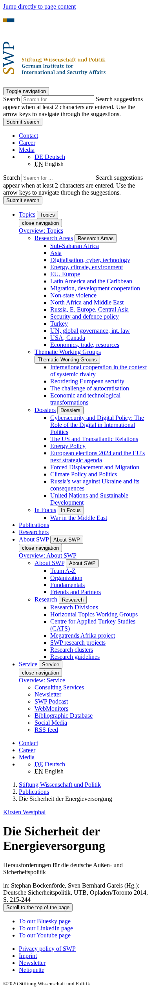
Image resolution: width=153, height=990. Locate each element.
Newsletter (48, 694)
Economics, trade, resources (84, 344)
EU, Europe (65, 274)
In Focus (45, 510)
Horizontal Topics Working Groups (94, 614)
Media (27, 149)
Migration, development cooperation (95, 288)
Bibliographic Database (64, 715)
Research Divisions (74, 607)
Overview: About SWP (47, 555)
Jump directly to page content (39, 6)
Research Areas (54, 238)
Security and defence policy (84, 316)
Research (46, 599)
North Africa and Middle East (87, 302)
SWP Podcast (51, 701)
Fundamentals (67, 585)
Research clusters (71, 649)
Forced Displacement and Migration (94, 467)
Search (12, 99)
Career (27, 142)
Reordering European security (87, 381)
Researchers (34, 532)
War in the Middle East (78, 517)
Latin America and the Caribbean (91, 281)
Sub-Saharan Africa (74, 245)
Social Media (51, 722)
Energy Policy (68, 446)
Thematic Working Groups (68, 351)
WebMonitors (51, 708)
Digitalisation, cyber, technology (90, 260)
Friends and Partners (75, 592)
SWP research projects (78, 642)
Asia (56, 253)
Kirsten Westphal (24, 812)
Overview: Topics (41, 230)
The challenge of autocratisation (89, 388)
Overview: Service (42, 680)
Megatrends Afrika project (82, 635)
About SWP (49, 563)
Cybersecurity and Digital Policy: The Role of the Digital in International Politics (97, 424)
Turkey (59, 323)
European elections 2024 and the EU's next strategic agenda (97, 456)
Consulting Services (59, 687)
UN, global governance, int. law (90, 330)
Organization (66, 577)
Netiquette (31, 969)
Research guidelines (75, 656)
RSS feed (46, 729)
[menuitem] (84, 948)
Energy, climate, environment (86, 267)
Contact (28, 135)
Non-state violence (73, 295)
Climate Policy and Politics (83, 474)
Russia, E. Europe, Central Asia (89, 309)
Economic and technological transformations (85, 399)
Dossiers (45, 410)
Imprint (28, 955)
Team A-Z (63, 570)
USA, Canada (67, 337)
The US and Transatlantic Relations (94, 439)
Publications (34, 524)
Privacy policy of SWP (47, 948)
